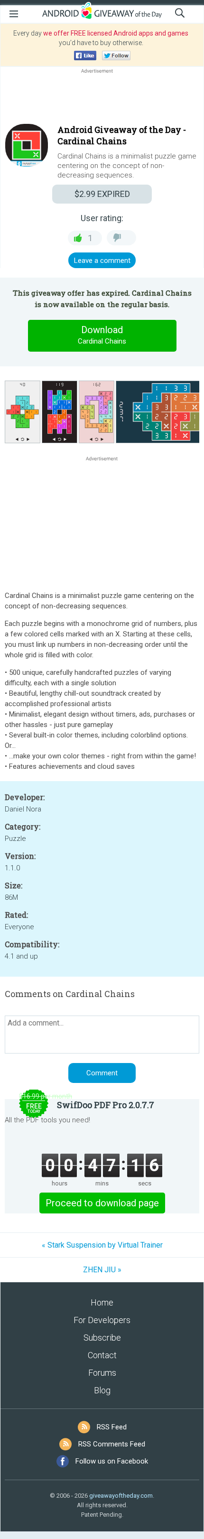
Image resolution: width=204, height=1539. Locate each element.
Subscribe (102, 1338)
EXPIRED (102, 194)
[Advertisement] (102, 98)
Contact (102, 1355)
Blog (102, 1390)
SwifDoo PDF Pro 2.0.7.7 (105, 1104)
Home (102, 1302)
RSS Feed (112, 1427)
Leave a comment (102, 260)
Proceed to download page (102, 1203)
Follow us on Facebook (111, 1461)
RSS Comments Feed (111, 1444)
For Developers (102, 1320)
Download (102, 334)
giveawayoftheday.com (121, 1495)
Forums (102, 1373)
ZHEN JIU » (102, 1269)
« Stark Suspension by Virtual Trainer (102, 1245)
